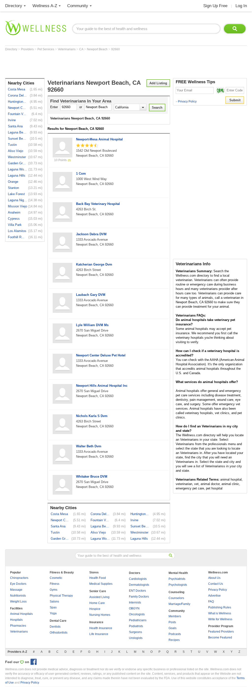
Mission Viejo (17, 206)
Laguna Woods (17, 169)
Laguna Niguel (17, 200)
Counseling (176, 592)
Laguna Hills (16, 175)
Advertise (214, 595)
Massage (16, 589)
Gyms (53, 589)
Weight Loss (18, 601)
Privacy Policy (186, 101)
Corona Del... (17, 95)
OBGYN (134, 608)
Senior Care (97, 591)
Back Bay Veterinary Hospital (98, 204)
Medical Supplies (100, 584)
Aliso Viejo (15, 151)
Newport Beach (97, 49)
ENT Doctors (137, 590)
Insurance (96, 622)
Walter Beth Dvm (88, 446)
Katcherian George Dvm (94, 264)
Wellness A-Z (44, 5)
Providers (27, 49)
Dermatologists (139, 584)
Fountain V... (17, 114)
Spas (53, 607)
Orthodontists (58, 632)
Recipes (174, 640)
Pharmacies (18, 625)
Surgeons (135, 632)
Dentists (55, 626)
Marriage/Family (179, 604)
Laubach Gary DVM (90, 295)
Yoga (53, 613)
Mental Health (178, 573)
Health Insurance (100, 628)
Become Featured (220, 637)
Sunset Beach (17, 138)
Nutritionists (18, 595)
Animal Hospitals (21, 614)
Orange (13, 182)
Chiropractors (19, 578)
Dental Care (58, 620)
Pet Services (46, 49)
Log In (241, 5)
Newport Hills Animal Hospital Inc (101, 385)
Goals (172, 628)
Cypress (14, 218)
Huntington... (17, 101)
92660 (115, 49)
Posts (172, 622)
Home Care (97, 603)
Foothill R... (16, 237)
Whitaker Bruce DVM (91, 476)
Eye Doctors (18, 584)
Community (77, 5)
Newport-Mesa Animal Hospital (99, 139)
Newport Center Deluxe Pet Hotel (101, 355)
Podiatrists (136, 626)
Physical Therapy (61, 595)
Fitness (54, 584)
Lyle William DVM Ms (92, 325)
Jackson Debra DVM (91, 234)
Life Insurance (98, 634)
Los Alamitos (17, 231)
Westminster (17, 157)
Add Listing (158, 83)
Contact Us (215, 584)
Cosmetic (56, 578)
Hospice (94, 609)
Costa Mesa (16, 89)
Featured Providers (221, 631)
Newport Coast (17, 108)
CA (81, 49)
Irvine (12, 120)
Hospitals (16, 619)
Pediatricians (137, 620)
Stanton (13, 188)
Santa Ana (15, 126)
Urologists (135, 638)
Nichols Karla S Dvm (92, 416)
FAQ (211, 601)
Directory (13, 5)
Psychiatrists (177, 579)
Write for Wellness (220, 619)
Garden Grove (17, 163)
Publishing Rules (219, 607)
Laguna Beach (17, 132)
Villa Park (15, 225)
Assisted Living (99, 597)
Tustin (12, 145)
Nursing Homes (99, 615)
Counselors (176, 598)
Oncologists (137, 614)
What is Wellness (219, 613)
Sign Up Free (215, 5)
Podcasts (175, 634)
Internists (135, 602)
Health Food (97, 578)
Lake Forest (16, 194)
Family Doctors (139, 596)
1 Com (81, 173)
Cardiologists (138, 579)
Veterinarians (67, 49)
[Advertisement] (94, 64)
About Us (214, 578)
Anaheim (14, 212)
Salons (54, 601)
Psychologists (178, 584)
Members (175, 616)
